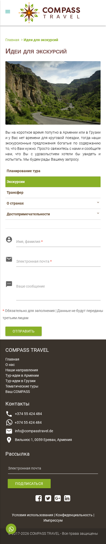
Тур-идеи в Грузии (20, 381)
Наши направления (21, 370)
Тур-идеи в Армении (22, 375)
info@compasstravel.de (34, 431)
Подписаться (29, 484)
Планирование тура (23, 171)
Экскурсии (16, 182)
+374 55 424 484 (28, 414)
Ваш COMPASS (17, 392)
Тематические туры (21, 386)
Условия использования (32, 515)
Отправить (24, 331)
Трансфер (15, 192)
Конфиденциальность (74, 515)
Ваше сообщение (30, 286)
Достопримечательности (28, 214)
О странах (15, 203)
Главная (12, 359)
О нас (10, 365)
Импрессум (53, 520)
